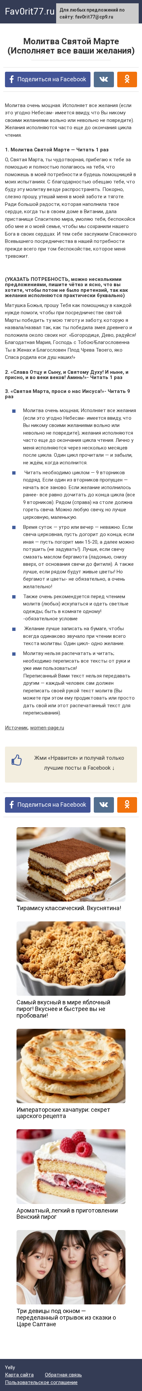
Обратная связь (63, 1375)
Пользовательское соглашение (41, 1382)
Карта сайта (19, 1375)
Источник (16, 728)
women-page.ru (47, 728)
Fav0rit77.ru (29, 11)
